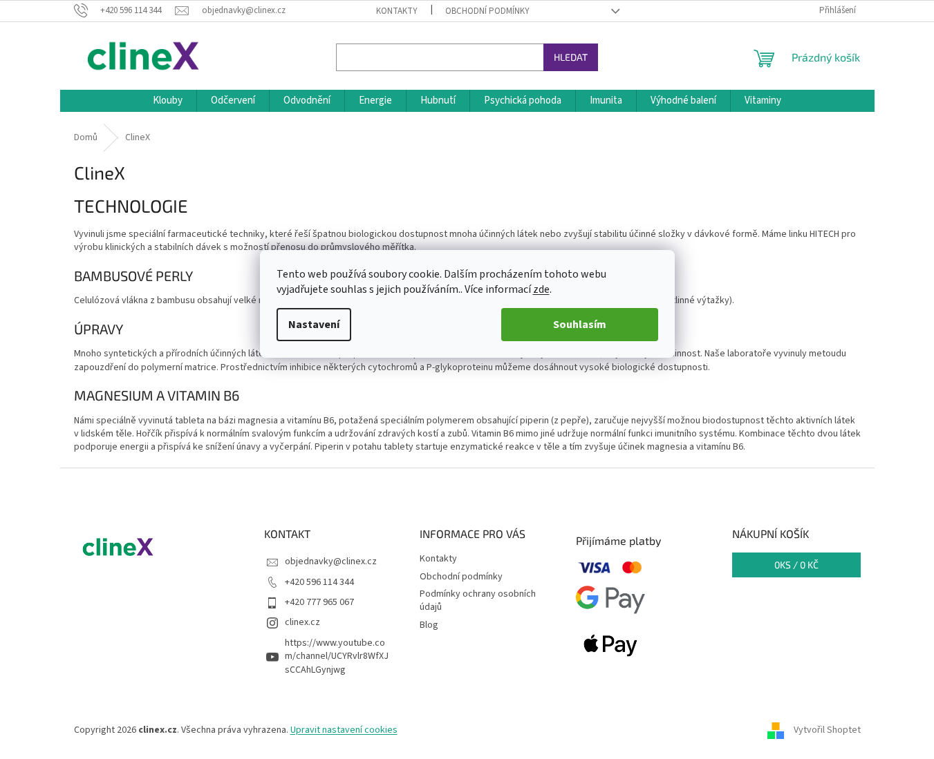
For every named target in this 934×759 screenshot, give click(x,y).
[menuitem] (167, 101)
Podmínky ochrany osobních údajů (478, 600)
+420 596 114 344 (319, 582)
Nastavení (313, 324)
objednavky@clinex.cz (331, 561)
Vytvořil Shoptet (827, 730)
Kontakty (397, 11)
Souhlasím (579, 324)
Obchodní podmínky (487, 11)
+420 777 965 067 (319, 602)
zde (541, 289)
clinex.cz (302, 622)
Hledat (571, 57)
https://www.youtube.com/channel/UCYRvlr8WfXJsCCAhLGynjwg (337, 656)
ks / (796, 564)
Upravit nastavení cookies (344, 730)
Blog (429, 625)
